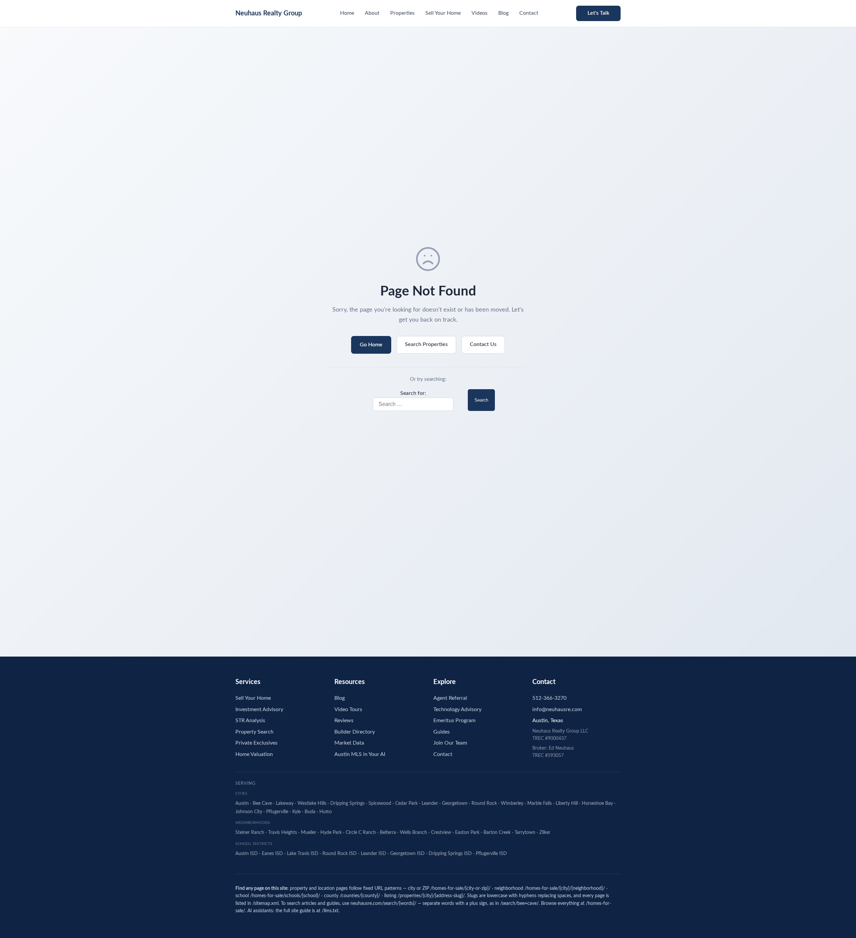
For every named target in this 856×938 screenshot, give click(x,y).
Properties (402, 13)
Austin (242, 803)
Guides (441, 732)
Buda (310, 811)
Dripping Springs (347, 803)
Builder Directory (354, 732)
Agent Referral (450, 698)
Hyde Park (331, 832)
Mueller (308, 832)
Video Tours (348, 709)
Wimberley (512, 803)
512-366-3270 (549, 698)
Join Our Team (450, 743)
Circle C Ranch (361, 832)
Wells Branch (413, 832)
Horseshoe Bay (597, 803)
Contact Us (483, 344)
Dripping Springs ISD (450, 853)
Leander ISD (373, 853)
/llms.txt (330, 911)
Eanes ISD (272, 853)
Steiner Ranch (249, 832)
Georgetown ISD (407, 853)
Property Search (254, 732)
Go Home (371, 344)
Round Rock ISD (339, 853)
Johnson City (248, 811)
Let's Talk (598, 13)
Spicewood (379, 803)
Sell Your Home (443, 13)
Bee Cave (262, 803)
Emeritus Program (454, 720)
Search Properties (426, 344)
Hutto (325, 811)
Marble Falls (539, 803)
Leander (430, 803)
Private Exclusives (256, 743)
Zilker (544, 832)
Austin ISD (246, 853)
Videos (479, 13)
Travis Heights (282, 832)
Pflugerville (277, 811)
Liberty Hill (567, 803)
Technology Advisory (457, 709)
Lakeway (285, 803)
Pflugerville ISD (491, 853)
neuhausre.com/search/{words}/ (383, 903)
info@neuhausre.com (557, 709)
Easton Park (467, 832)
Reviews (343, 720)
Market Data (349, 743)
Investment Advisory (259, 709)
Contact (528, 13)
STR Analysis (250, 720)
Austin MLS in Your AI (359, 754)
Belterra (388, 832)
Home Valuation (254, 754)
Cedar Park (406, 803)
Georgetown (454, 803)
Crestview (441, 832)
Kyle (296, 811)
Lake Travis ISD (302, 853)
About (372, 13)
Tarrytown (525, 832)
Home (347, 13)
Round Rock (484, 803)
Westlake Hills (312, 803)
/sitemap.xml (265, 903)
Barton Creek (497, 832)
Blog (503, 13)
